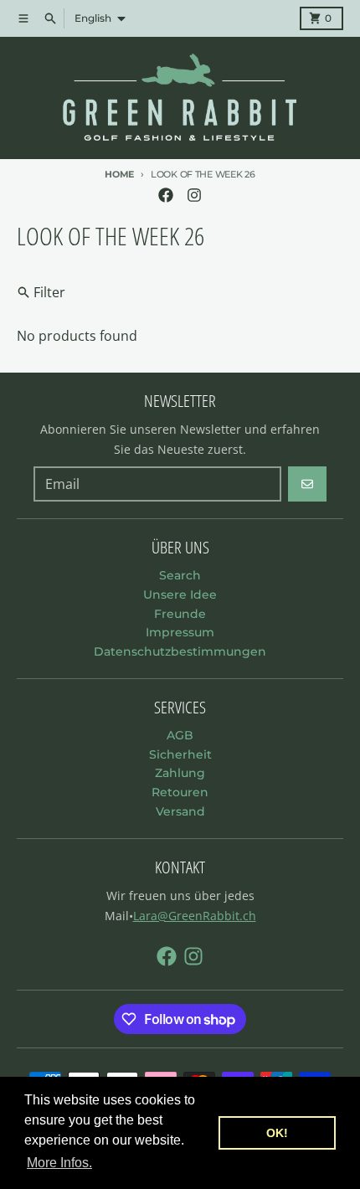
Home (119, 174)
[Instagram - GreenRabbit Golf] (194, 195)
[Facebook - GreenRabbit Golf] (166, 195)
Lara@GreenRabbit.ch (194, 916)
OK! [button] (277, 1133)
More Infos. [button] (59, 1163)
